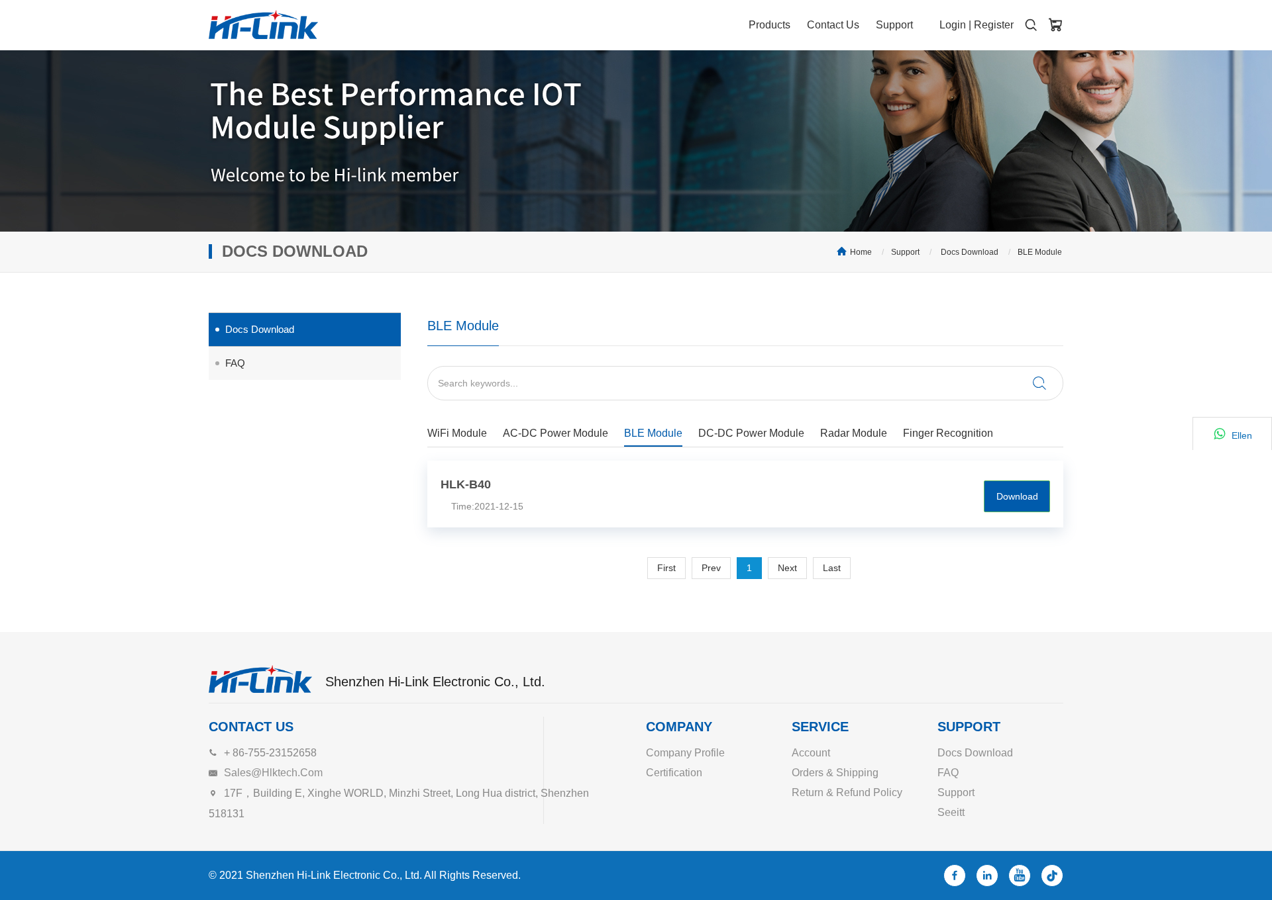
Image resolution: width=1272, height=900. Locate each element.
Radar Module (853, 433)
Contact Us (833, 24)
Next (787, 567)
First (666, 567)
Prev (711, 567)
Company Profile (685, 752)
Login (952, 24)
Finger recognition (948, 433)
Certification (674, 772)
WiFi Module (457, 433)
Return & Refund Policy (847, 792)
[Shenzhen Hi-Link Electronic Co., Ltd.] (263, 24)
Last (832, 567)
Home (861, 252)
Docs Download (968, 252)
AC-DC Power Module (555, 433)
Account (811, 752)
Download (1017, 496)
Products (769, 24)
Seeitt (951, 812)
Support (894, 24)
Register (994, 24)
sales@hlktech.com (273, 772)
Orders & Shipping (835, 772)
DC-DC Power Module (751, 433)
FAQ (235, 363)
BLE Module (1040, 252)
